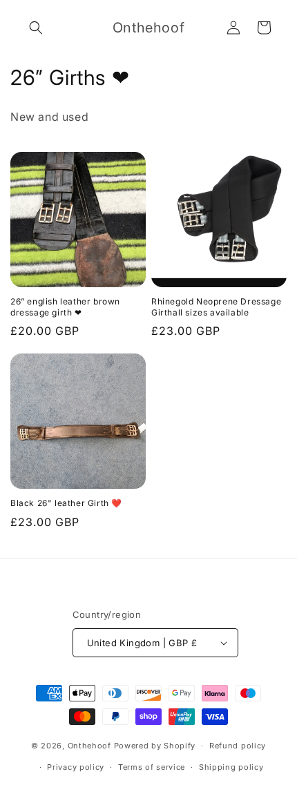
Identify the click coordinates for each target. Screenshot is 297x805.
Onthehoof (89, 745)
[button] (36, 27)
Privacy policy (75, 767)
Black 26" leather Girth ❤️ (66, 503)
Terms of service (151, 767)
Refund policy (237, 745)
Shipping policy (231, 767)
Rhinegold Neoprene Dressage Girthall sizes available (216, 307)
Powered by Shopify (155, 745)
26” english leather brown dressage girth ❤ (65, 307)
